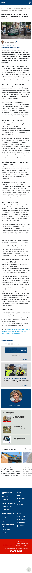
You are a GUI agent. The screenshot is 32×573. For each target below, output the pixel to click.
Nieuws (19, 495)
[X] (12, 343)
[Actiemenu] (28, 569)
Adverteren (5, 499)
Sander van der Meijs (11, 41)
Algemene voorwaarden (21, 543)
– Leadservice (6, 509)
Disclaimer (21, 541)
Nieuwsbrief (5, 496)
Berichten (9, 8)
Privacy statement (21, 545)
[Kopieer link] (18, 344)
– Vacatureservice (7, 506)
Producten (20, 504)
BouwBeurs (5, 518)
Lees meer (25, 359)
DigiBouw (5, 521)
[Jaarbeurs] (16, 551)
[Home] (3, 2)
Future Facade (6, 529)
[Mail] (6, 344)
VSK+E (4, 532)
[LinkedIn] (9, 343)
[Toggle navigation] (29, 2)
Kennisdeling (21, 498)
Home (2, 8)
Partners (19, 501)
